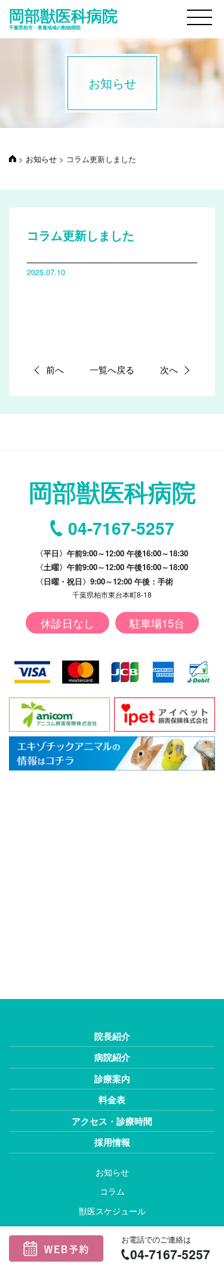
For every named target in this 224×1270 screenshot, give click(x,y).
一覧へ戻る (112, 369)
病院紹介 (112, 1057)
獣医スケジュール (112, 1211)
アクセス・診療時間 (112, 1121)
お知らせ (112, 1172)
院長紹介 (112, 1036)
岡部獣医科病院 (63, 18)
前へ (55, 369)
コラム (112, 1191)
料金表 (112, 1099)
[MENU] (199, 17)
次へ (169, 369)
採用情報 (112, 1142)
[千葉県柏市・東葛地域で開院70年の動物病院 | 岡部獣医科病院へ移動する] (12, 159)
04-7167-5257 (121, 528)
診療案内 (112, 1078)
